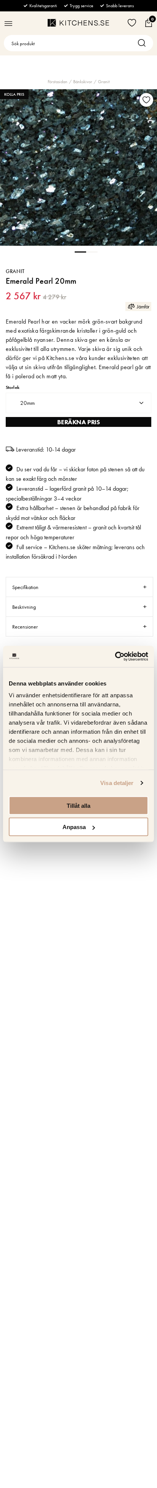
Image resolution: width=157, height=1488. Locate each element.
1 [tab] (80, 251)
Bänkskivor (82, 82)
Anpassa (74, 827)
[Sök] (143, 43)
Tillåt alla (78, 805)
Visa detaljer (116, 783)
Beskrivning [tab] (24, 606)
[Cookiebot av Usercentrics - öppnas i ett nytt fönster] (115, 657)
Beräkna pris (78, 422)
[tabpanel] (78, 167)
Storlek (12, 387)
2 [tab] (92, 251)
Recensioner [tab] (25, 626)
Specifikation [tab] (25, 587)
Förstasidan (57, 82)
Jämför (143, 306)
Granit (104, 82)
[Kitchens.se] (78, 22)
